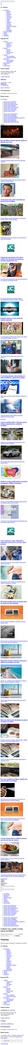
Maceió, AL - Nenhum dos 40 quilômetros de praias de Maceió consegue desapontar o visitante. (13, 681)
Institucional (9, 42)
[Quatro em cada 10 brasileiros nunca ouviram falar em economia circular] (10, 756)
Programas (9, 45)
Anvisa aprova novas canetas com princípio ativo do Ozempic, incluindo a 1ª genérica (13, 582)
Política (8, 27)
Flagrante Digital (7, 31)
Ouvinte (5, 55)
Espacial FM (7, 895)
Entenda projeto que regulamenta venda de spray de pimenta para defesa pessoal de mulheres (13, 800)
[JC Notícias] (4, 99)
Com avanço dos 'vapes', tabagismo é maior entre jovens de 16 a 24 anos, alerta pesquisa (13, 542)
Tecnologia (9, 16)
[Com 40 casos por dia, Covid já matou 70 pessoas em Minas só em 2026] (11, 559)
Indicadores (9, 30)
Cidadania (9, 22)
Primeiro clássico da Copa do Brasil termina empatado (11, 319)
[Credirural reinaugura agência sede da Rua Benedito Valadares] (10, 158)
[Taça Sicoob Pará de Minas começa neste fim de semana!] (11, 353)
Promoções (6, 59)
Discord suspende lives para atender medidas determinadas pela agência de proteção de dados (12, 299)
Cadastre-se (6, 35)
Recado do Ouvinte (11, 57)
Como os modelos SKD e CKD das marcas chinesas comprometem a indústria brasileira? (14, 423)
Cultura (8, 19)
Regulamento (10, 61)
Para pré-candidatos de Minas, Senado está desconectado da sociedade (14, 780)
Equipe (8, 44)
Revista (8, 50)
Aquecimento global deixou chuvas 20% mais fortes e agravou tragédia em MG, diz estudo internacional (13, 875)
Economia (9, 25)
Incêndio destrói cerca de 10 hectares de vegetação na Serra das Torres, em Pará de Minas (13, 219)
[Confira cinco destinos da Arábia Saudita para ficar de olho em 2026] (11, 697)
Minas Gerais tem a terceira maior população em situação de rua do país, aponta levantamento (14, 641)
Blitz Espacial (10, 52)
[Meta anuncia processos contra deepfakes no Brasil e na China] (10, 393)
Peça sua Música (10, 56)
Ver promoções (10, 60)
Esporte (8, 15)
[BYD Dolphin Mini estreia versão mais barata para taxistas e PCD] (11, 459)
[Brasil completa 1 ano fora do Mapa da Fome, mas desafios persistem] (10, 855)
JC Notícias (6, 10)
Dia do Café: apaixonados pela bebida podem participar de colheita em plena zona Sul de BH (14, 502)
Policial (8, 12)
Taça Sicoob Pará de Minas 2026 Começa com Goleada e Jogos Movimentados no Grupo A (14, 337)
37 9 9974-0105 (4, 1043)
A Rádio (6, 41)
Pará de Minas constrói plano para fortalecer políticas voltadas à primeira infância (13, 180)
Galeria (8, 53)
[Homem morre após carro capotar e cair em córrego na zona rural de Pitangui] (6, 235)
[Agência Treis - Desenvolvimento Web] (18, 1036)
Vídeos (5, 33)
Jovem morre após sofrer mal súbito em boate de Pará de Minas (13, 200)
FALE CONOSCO (5, 87)
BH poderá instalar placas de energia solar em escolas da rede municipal (14, 602)
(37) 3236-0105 (11, 1010)
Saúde (8, 20)
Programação (7, 63)
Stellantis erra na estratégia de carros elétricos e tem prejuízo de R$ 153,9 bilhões (13, 443)
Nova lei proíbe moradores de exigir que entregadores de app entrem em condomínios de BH (14, 279)
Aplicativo (6, 896)
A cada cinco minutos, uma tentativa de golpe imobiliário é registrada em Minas (13, 376)
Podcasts (6, 34)
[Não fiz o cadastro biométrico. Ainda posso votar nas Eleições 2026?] (12, 619)
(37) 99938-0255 (5, 84)
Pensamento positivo (11, 26)
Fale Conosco (7, 65)
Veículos (9, 18)
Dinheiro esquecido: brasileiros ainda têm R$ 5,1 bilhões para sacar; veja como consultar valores (14, 740)
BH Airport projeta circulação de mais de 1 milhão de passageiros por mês (14, 661)
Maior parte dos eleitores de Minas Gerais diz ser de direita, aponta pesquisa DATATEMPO (13, 819)
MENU (2, 124)
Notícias (8, 11)
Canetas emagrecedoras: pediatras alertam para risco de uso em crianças (14, 839)
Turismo (8, 23)
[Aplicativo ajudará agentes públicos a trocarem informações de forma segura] (11, 412)
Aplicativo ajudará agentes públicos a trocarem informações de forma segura (12, 416)
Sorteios (8, 29)
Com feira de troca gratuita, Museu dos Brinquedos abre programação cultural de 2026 (14, 521)
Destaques (9, 14)
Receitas (9, 49)
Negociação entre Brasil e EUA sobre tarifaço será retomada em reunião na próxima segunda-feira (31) (12, 259)
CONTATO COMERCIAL (7, 1023)
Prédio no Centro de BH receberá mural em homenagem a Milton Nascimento (14, 482)
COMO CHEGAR (5, 76)
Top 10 (8, 46)
